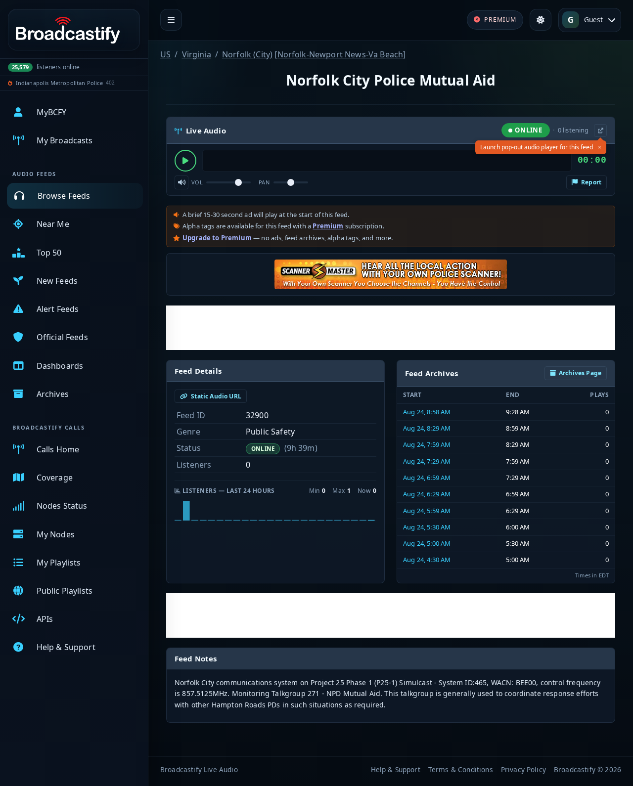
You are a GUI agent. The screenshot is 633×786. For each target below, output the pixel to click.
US (165, 54)
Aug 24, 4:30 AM (427, 559)
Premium (328, 225)
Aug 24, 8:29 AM (427, 428)
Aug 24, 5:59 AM (427, 510)
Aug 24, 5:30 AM (427, 527)
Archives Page (580, 373)
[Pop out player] (600, 130)
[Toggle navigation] (171, 20)
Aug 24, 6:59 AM (427, 477)
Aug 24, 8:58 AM (427, 411)
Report (590, 182)
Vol (197, 182)
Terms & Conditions (460, 769)
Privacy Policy (523, 769)
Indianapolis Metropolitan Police (59, 83)
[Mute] (181, 182)
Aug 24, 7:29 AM (427, 461)
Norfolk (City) (247, 54)
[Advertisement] (390, 328)
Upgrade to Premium (217, 237)
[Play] (185, 161)
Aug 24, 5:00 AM (427, 543)
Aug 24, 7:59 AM (427, 444)
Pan (264, 182)
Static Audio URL (215, 396)
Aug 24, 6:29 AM (427, 493)
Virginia (196, 54)
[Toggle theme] (540, 20)
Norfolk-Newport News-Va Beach (340, 54)
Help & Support (395, 769)
